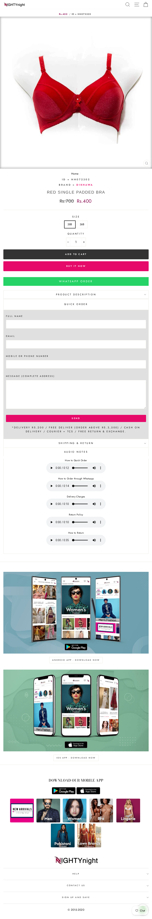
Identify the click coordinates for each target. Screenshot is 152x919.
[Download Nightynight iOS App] (88, 793)
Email (10, 336)
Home (74, 174)
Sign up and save (76, 897)
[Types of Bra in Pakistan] (101, 821)
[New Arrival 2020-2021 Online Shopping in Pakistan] (22, 821)
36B (82, 224)
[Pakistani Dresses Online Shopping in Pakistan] (63, 846)
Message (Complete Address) (30, 376)
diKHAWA (84, 185)
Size (76, 217)
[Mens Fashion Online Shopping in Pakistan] (48, 821)
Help (76, 873)
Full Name (14, 316)
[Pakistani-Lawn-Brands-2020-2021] (89, 846)
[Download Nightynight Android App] (64, 793)
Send (76, 418)
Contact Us (76, 885)
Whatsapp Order (76, 281)
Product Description (76, 294)
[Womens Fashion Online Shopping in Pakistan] (74, 821)
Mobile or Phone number (27, 356)
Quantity (76, 234)
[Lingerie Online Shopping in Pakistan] (128, 821)
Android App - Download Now (76, 660)
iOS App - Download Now (76, 757)
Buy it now (76, 266)
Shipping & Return (76, 443)
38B (69, 224)
